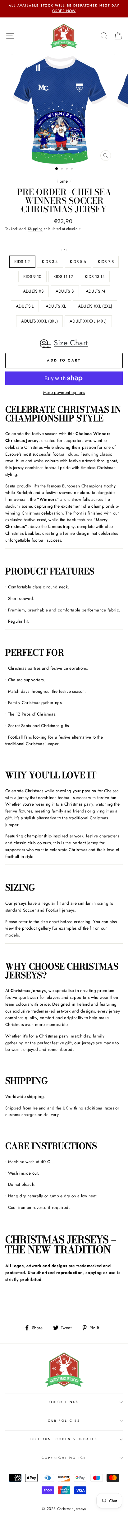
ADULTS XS (33, 291)
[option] (64, 8)
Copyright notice (64, 1457)
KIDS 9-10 (32, 276)
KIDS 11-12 (63, 276)
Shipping (35, 228)
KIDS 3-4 (50, 261)
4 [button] (72, 169)
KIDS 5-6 (78, 261)
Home (62, 181)
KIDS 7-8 (106, 261)
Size (64, 250)
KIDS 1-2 (22, 261)
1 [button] (56, 168)
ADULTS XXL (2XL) (95, 306)
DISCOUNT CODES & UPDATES (63, 1439)
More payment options (64, 392)
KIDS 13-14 (95, 276)
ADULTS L (25, 306)
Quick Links (64, 1402)
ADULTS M (95, 291)
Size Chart (71, 342)
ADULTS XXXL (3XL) (39, 321)
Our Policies (64, 1420)
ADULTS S (65, 291)
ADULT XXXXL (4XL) (88, 321)
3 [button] (67, 169)
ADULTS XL (56, 306)
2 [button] (62, 169)
